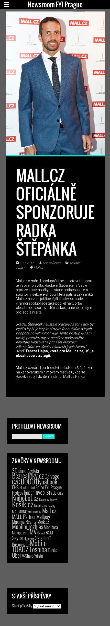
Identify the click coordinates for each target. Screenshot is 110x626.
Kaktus (60, 493)
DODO (28, 481)
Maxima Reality (24, 521)
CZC (16, 482)
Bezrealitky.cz (28, 476)
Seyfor (17, 538)
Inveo (40, 492)
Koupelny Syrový (48, 499)
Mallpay (43, 516)
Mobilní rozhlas (27, 526)
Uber (16, 555)
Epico (40, 487)
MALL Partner (24, 516)
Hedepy (17, 493)
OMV (31, 531)
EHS (15, 487)
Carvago (52, 476)
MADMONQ (19, 511)
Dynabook (46, 481)
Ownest (41, 533)
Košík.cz (22, 503)
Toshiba (38, 549)
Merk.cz (43, 522)
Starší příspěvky (22, 605)
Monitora (51, 526)
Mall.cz (38, 267)
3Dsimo (19, 470)
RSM (49, 532)
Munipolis (19, 533)
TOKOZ (20, 549)
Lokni (37, 505)
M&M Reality (48, 506)
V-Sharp (28, 556)
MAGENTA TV (34, 511)
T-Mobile (36, 542)
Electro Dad (27, 487)
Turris (52, 550)
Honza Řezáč (51, 263)
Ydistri (38, 556)
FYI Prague (53, 487)
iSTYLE (51, 492)
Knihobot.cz (25, 498)
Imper (29, 492)
